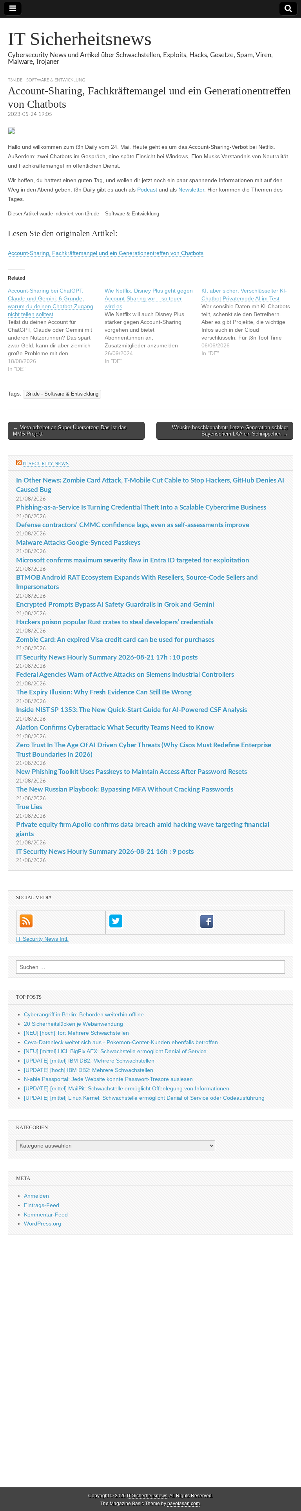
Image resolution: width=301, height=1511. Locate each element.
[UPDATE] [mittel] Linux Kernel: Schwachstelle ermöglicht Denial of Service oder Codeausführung (144, 1098)
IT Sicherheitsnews (80, 38)
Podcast (147, 189)
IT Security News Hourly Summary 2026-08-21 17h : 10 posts (107, 657)
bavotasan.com (183, 1503)
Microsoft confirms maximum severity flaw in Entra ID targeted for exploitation (132, 560)
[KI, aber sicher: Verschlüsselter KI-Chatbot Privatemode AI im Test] (249, 322)
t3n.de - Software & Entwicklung (46, 80)
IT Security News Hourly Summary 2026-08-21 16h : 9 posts (105, 851)
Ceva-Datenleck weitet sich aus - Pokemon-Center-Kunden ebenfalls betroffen (121, 1042)
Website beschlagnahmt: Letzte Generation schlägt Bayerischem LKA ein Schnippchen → (230, 431)
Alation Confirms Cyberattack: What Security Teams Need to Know (115, 727)
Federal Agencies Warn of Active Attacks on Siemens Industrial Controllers (125, 674)
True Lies (29, 807)
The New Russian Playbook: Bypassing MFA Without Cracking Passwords (124, 789)
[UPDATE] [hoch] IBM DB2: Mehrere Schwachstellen (88, 1070)
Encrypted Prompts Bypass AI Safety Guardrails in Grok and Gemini (115, 604)
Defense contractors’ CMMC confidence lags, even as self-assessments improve (132, 525)
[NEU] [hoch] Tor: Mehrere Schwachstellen (76, 1033)
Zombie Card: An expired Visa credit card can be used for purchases (115, 639)
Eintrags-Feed (41, 1205)
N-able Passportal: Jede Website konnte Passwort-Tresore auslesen (108, 1079)
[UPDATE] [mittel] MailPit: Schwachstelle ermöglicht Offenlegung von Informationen (126, 1088)
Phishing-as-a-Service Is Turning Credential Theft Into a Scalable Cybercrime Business (141, 507)
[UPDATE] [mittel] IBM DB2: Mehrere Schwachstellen (89, 1060)
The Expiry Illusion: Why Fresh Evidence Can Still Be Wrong (104, 692)
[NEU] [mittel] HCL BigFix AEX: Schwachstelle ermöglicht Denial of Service (115, 1051)
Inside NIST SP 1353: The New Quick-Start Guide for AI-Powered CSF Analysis (131, 710)
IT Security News (46, 463)
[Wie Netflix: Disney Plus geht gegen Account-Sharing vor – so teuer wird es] (153, 326)
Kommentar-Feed (46, 1214)
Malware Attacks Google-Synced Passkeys (78, 542)
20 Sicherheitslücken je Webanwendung (73, 1024)
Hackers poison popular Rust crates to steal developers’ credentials (114, 622)
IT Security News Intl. (42, 939)
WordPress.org (42, 1223)
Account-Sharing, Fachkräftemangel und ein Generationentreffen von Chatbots (105, 253)
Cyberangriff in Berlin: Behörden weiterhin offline (84, 1014)
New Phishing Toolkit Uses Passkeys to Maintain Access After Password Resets (131, 771)
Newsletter (191, 189)
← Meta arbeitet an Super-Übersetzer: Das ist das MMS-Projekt (70, 431)
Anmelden (36, 1196)
